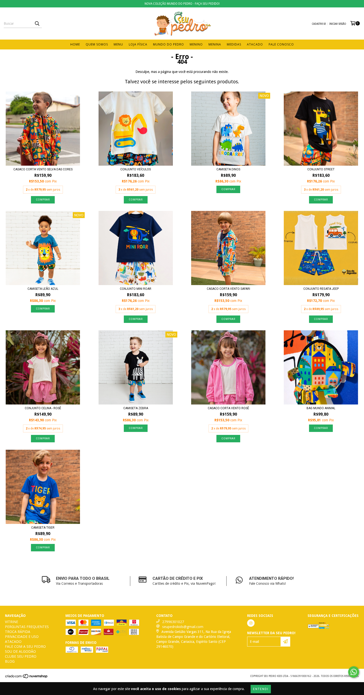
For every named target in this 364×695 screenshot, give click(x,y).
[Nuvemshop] (26, 677)
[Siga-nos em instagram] (251, 623)
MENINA (214, 44)
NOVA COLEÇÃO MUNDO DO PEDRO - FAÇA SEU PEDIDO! (182, 3)
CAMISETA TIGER (42, 527)
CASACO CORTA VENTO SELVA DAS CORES (43, 169)
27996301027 (173, 621)
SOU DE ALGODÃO (20, 651)
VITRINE (11, 621)
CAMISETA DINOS (228, 169)
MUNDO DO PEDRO (168, 44)
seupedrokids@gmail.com (182, 626)
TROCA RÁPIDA (17, 631)
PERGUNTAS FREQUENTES (27, 626)
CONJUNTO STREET (321, 169)
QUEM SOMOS (97, 44)
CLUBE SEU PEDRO (20, 656)
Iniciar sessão (337, 23)
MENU (118, 44)
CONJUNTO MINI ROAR (135, 289)
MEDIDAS (234, 44)
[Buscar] (37, 23)
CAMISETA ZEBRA (135, 408)
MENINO (196, 44)
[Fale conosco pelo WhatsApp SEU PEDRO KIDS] (353, 672)
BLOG (10, 661)
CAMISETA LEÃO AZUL (42, 289)
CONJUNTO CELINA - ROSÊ (43, 408)
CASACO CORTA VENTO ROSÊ (228, 408)
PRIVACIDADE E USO (22, 636)
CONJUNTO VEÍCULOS (135, 169)
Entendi (260, 689)
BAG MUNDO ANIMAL (321, 408)
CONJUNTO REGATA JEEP (321, 289)
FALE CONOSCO (281, 44)
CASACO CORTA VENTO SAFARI (228, 289)
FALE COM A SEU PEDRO (25, 646)
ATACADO (255, 44)
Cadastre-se (319, 23)
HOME (75, 44)
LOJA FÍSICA (138, 44)
